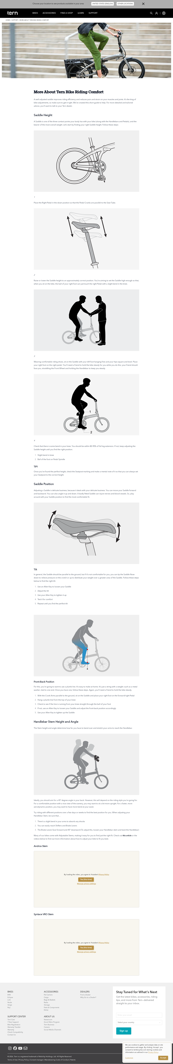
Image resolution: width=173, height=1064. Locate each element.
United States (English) (102, 4)
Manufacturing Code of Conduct (57, 1060)
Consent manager (36, 1060)
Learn (81, 13)
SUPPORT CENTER (17, 1017)
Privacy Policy (104, 874)
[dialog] (147, 1052)
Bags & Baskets (49, 1000)
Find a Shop (66, 13)
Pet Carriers (48, 995)
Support (93, 13)
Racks (46, 1002)
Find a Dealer (85, 995)
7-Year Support (13, 1022)
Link (9, 1000)
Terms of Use (12, 1060)
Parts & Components (51, 1007)
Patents (72, 1060)
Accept (163, 1058)
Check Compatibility (15, 1032)
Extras (46, 1010)
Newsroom (48, 1020)
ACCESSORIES (51, 992)
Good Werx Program (52, 1022)
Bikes (35, 13)
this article (127, 836)
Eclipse (10, 997)
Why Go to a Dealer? (88, 997)
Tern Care (11, 1020)
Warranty (11, 1030)
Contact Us (12, 1035)
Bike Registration (14, 1025)
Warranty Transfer (14, 1027)
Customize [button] (129, 1058)
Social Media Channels (52, 1030)
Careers (47, 1027)
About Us (49, 1017)
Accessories (49, 13)
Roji (9, 1007)
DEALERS (85, 992)
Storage (47, 1005)
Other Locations (125, 4)
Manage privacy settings (86, 884)
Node (10, 1002)
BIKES (10, 992)
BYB (9, 995)
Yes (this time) (86, 879)
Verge (10, 1005)
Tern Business (49, 1025)
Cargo (46, 997)
